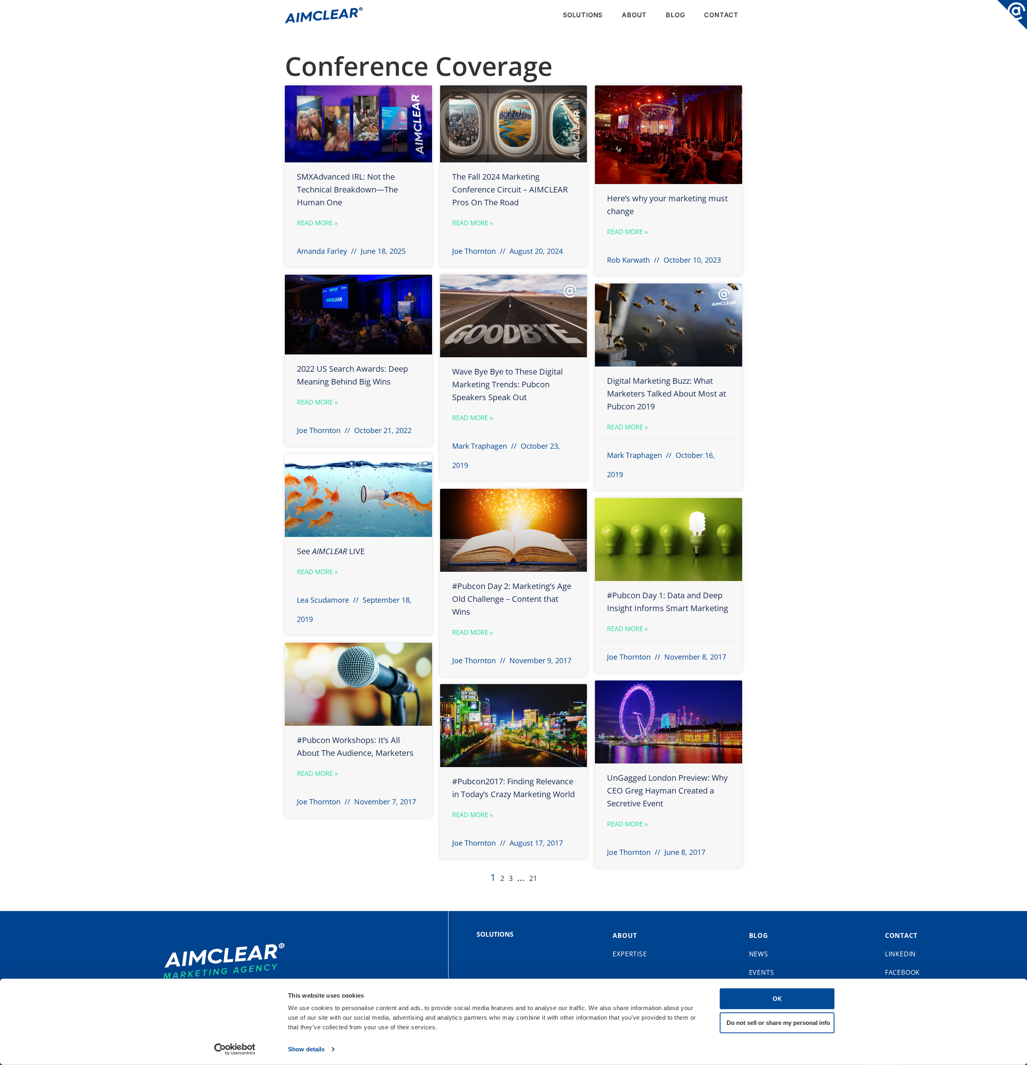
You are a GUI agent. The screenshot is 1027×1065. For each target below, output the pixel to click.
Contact (721, 15)
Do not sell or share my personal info (778, 1022)
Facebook (902, 972)
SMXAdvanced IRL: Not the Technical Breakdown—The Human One (347, 189)
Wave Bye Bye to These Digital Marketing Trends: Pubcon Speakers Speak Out (507, 384)
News (758, 954)
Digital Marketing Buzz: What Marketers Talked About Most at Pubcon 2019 (666, 393)
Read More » (317, 223)
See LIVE (331, 551)
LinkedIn (900, 954)
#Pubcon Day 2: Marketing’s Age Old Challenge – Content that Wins (511, 599)
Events (761, 972)
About (634, 15)
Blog (675, 15)
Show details (306, 1049)
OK (777, 998)
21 (533, 878)
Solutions (583, 15)
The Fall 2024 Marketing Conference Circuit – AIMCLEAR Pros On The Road (510, 189)
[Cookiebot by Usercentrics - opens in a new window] (235, 1049)
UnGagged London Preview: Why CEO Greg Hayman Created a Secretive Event (667, 790)
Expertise (630, 954)
